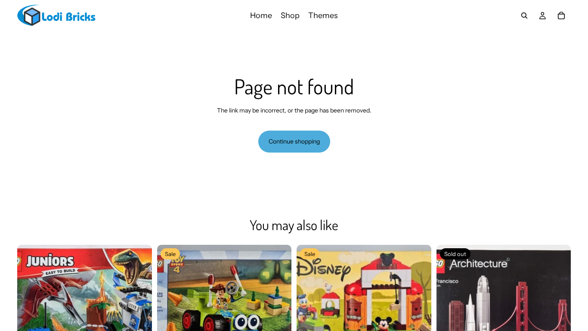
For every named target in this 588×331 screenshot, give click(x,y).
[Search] (524, 15)
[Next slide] (139, 312)
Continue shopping (294, 141)
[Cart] (561, 15)
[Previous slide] (30, 312)
